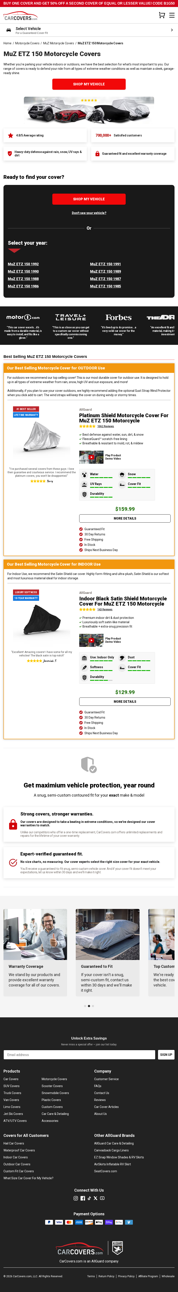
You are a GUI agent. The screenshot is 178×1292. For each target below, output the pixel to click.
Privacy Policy (126, 1276)
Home (7, 43)
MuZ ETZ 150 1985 (105, 286)
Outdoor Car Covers (16, 1164)
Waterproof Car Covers (19, 1150)
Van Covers (11, 1100)
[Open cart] (161, 15)
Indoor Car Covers (15, 1157)
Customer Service (106, 1079)
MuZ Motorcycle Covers (58, 43)
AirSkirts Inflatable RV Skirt (112, 1164)
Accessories (50, 1121)
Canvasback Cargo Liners (111, 1150)
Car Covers (10, 1079)
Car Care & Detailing (55, 1114)
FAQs (97, 1086)
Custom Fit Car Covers (18, 1171)
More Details (125, 518)
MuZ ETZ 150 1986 (23, 286)
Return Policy (106, 1276)
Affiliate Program (148, 1276)
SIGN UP (166, 1054)
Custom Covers (52, 1107)
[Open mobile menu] (171, 15)
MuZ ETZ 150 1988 (23, 279)
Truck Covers (12, 1093)
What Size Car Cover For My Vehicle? (28, 1178)
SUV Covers (11, 1086)
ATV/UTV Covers (15, 1121)
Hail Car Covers (13, 1143)
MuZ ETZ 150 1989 (105, 271)
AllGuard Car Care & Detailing (114, 1143)
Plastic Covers (51, 1100)
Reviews (100, 1100)
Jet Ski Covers (13, 1114)
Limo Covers (11, 1107)
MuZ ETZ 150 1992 (23, 264)
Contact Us (101, 1093)
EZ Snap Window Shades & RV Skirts (119, 1157)
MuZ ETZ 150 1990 (23, 271)
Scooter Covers (52, 1086)
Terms (91, 1276)
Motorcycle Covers (27, 43)
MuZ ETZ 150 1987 (105, 279)
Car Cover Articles (106, 1107)
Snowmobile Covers (55, 1093)
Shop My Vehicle (89, 84)
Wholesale (168, 1276)
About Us (100, 1114)
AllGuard (97, 1261)
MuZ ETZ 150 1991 (105, 264)
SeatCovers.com (105, 1171)
